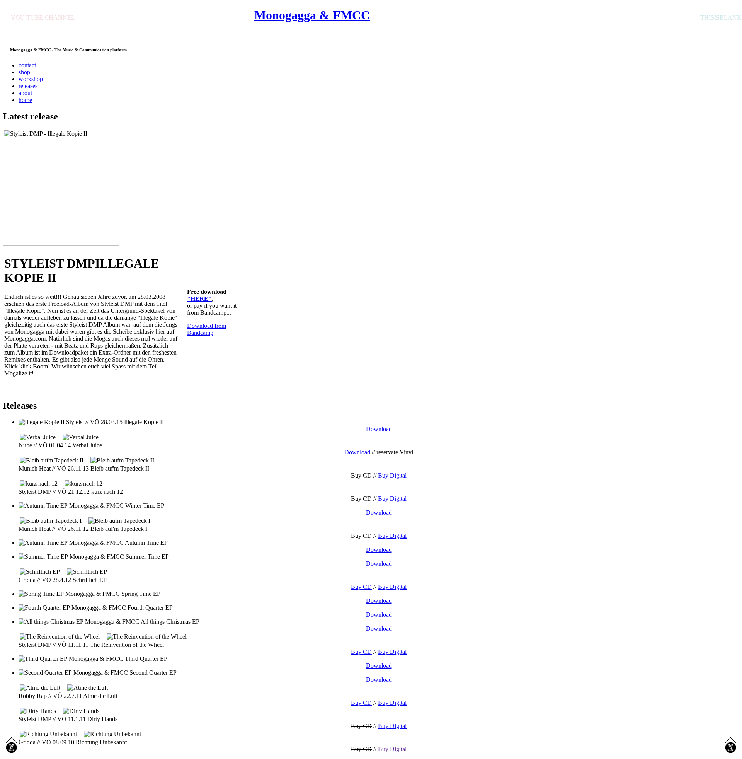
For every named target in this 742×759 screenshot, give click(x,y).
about (25, 93)
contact (27, 65)
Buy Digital (392, 475)
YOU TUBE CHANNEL (43, 17)
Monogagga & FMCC (312, 15)
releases (28, 86)
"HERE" (199, 298)
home (25, 100)
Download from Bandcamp (206, 329)
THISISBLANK (721, 17)
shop (24, 72)
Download (357, 452)
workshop (31, 79)
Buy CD (361, 586)
